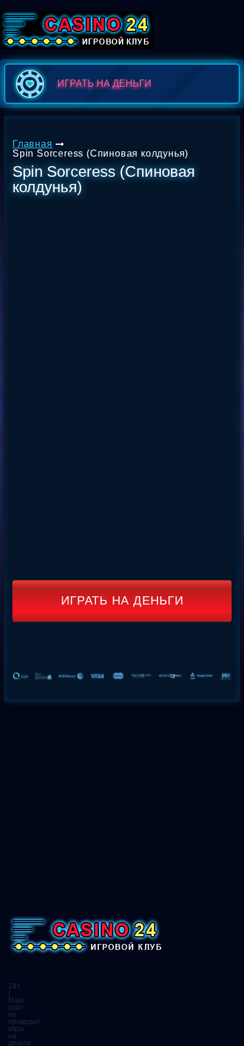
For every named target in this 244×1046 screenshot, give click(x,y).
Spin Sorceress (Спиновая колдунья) (100, 153)
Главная (32, 144)
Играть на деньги (122, 600)
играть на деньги (104, 83)
